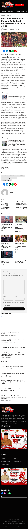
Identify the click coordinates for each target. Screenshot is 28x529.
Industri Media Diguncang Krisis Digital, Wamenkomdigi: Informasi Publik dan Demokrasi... (20, 228)
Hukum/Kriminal (4, 342)
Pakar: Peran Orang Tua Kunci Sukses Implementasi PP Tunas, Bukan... (20, 245)
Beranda (4, 11)
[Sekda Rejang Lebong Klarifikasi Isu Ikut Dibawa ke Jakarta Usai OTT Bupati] (21, 257)
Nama (5, 296)
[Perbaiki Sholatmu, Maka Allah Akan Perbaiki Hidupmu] (14, 330)
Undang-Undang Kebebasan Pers (11, 521)
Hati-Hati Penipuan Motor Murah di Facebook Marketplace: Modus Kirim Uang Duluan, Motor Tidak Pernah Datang (13, 354)
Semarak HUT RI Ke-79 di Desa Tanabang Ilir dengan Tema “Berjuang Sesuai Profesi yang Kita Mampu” (13, 382)
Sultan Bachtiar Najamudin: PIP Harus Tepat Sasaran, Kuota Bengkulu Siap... (6, 245)
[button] (15, 51)
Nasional (2, 230)
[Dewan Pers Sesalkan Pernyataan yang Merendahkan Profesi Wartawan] (7, 222)
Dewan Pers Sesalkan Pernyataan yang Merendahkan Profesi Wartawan (6, 226)
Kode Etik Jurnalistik (20, 523)
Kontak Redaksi (19, 4)
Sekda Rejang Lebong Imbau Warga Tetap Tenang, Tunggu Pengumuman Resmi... (7, 262)
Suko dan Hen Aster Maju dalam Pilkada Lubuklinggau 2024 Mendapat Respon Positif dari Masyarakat (13, 397)
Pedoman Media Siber (14, 519)
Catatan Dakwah (4, 335)
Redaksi (22, 521)
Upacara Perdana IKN (6, 180)
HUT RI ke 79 (5, 175)
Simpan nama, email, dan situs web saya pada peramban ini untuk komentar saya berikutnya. (14, 304)
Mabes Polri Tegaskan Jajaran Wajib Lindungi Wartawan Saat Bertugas (16, 97)
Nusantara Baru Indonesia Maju (16, 175)
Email (16, 296)
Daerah (2, 357)
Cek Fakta (10, 11)
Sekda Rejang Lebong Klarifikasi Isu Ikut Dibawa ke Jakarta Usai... (20, 262)
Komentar (6, 278)
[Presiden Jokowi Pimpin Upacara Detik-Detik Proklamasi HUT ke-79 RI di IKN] (14, 46)
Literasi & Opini (17, 461)
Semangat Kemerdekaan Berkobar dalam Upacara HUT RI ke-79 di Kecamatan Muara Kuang (6, 205)
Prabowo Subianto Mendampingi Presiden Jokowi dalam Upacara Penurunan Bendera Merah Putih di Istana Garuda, (21, 205)
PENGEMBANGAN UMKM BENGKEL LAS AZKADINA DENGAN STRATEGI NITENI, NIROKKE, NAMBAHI (14, 346)
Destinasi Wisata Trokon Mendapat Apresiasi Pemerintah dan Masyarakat (12, 367)
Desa (2, 369)
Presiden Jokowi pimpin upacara (9, 178)
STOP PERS (4, 361)
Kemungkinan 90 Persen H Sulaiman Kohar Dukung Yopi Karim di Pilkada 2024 (14, 389)
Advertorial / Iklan (19, 11)
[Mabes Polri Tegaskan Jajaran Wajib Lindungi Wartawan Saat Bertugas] (4, 99)
